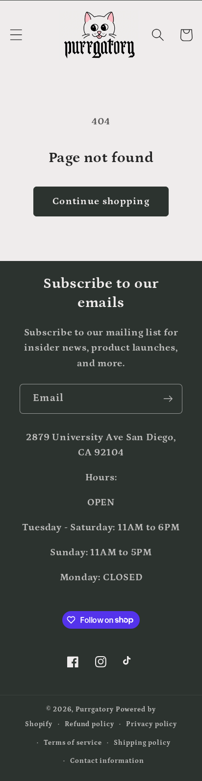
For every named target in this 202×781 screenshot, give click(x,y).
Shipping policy (142, 743)
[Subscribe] (168, 399)
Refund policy (89, 724)
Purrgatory (95, 709)
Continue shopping (101, 201)
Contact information (107, 761)
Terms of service (73, 743)
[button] (16, 35)
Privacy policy (151, 724)
